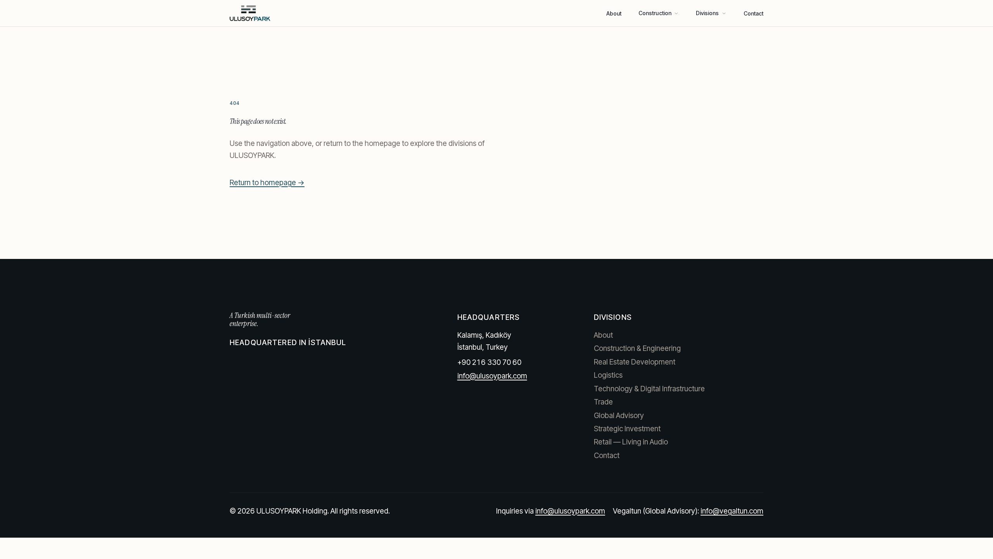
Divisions (707, 13)
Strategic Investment (627, 428)
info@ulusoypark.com (492, 376)
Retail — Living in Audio (631, 441)
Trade (603, 402)
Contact (754, 13)
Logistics (608, 375)
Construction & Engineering (637, 348)
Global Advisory (619, 415)
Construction (654, 13)
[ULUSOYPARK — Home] (250, 13)
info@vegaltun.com (732, 511)
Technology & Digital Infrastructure (649, 388)
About (613, 13)
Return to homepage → (267, 182)
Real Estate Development (634, 362)
